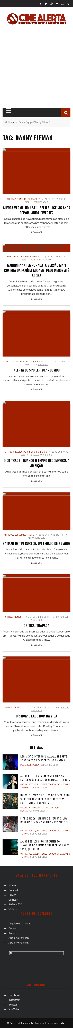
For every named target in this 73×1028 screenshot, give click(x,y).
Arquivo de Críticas (20, 27)
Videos (9, 108)
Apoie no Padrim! (18, 55)
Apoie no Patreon (18, 48)
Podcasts (11, 80)
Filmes (9, 87)
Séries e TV (12, 101)
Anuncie (12, 41)
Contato (12, 34)
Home (8, 73)
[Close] (5, 5)
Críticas (10, 94)
